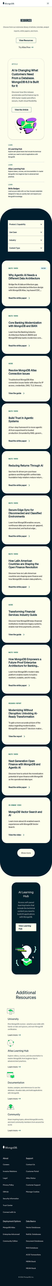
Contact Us (30, 1164)
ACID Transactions (33, 1255)
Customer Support (33, 1185)
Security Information (11, 1198)
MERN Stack (31, 1261)
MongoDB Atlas (9, 1227)
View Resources (26, 40)
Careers (6, 1164)
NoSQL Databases (33, 1234)
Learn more (13, 1035)
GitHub (6, 1192)
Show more (26, 852)
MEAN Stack (31, 1268)
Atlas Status (31, 1178)
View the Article (21, 109)
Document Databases (34, 1241)
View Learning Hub (25, 927)
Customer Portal (32, 1171)
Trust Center (8, 1205)
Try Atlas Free (24, 47)
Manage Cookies (32, 1192)
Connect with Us (9, 1212)
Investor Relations (10, 1171)
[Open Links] (48, 3)
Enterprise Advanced (11, 1234)
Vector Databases (33, 1227)
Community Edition (10, 1241)
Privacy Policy (8, 1185)
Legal (5, 1178)
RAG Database (32, 1248)
